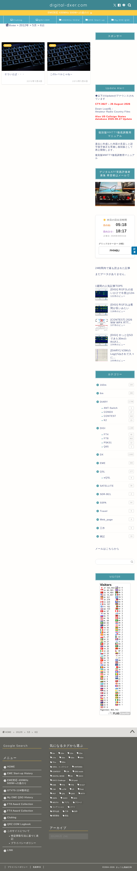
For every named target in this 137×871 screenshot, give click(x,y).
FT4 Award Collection (20, 811)
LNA (54, 789)
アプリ (66, 803)
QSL (116, 471)
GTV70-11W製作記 (18, 790)
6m (116, 393)
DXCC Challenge (58, 780)
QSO (73, 794)
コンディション (58, 807)
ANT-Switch (118, 408)
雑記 (116, 536)
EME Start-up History (20, 773)
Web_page (116, 519)
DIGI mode (79, 772)
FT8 (118, 438)
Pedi (82, 789)
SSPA (116, 502)
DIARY (116, 402)
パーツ (72, 807)
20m (63, 758)
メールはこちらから (107, 548)
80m (63, 762)
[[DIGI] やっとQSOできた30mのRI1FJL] (101, 339)
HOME (11, 766)
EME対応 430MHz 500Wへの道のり (17, 781)
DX (116, 454)
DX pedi (74, 780)
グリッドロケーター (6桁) (111, 244)
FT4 (118, 434)
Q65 (118, 446)
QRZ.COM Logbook (44, 21)
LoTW (64, 789)
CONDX (118, 412)
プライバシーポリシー (23, 843)
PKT (54, 794)
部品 (66, 816)
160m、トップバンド (60, 767)
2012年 (19, 732)
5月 (28, 732)
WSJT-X (55, 803)
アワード (78, 803)
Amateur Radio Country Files (112, 111)
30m (72, 758)
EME (116, 463)
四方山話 (55, 811)
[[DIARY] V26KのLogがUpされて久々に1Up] (101, 355)
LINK (10, 850)
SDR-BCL (116, 494)
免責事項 (37, 867)
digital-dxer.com (69, 5)
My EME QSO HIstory (20, 797)
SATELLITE (116, 486)
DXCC (81, 776)
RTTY (83, 794)
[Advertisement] (115, 59)
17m (54, 758)
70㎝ (54, 762)
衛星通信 (55, 816)
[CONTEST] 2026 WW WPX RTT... (121, 321)
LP (73, 789)
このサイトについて (18, 831)
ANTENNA (78, 767)
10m (62, 753)
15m (80, 753)
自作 (76, 811)
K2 (118, 420)
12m (71, 753)
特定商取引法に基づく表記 (25, 837)
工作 (116, 528)
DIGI (116, 428)
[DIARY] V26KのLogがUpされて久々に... (122, 354)
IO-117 (82, 785)
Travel (116, 511)
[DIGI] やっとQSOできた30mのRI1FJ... (121, 338)
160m (116, 385)
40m (81, 758)
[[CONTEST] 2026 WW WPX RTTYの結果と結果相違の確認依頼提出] (101, 324)
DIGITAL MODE (58, 776)
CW (67, 772)
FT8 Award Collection (20, 804)
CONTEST (118, 416)
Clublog (17, 20)
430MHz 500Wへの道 (71, 21)
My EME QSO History (122, 21)
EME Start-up (97, 20)
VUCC (65, 798)
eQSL (118, 477)
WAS (75, 798)
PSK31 (118, 442)
